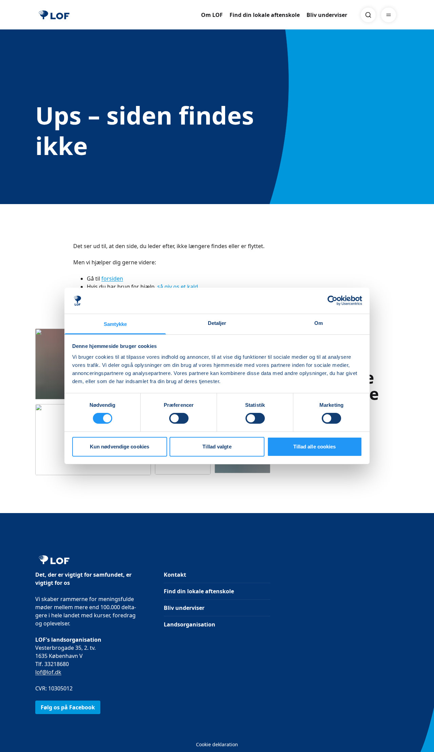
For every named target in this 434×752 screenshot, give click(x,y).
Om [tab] (318, 323)
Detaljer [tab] (217, 323)
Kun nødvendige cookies (119, 446)
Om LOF (212, 15)
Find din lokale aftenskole (265, 15)
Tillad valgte (216, 446)
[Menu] (388, 14)
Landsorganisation (189, 624)
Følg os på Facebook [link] (68, 707)
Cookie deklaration (217, 744)
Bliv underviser (327, 15)
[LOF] (54, 15)
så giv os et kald (177, 286)
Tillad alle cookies (314, 446)
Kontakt (175, 574)
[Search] (368, 14)
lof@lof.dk (48, 672)
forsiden (112, 278)
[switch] (179, 418)
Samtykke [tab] (115, 324)
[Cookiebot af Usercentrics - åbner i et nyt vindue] (332, 300)
